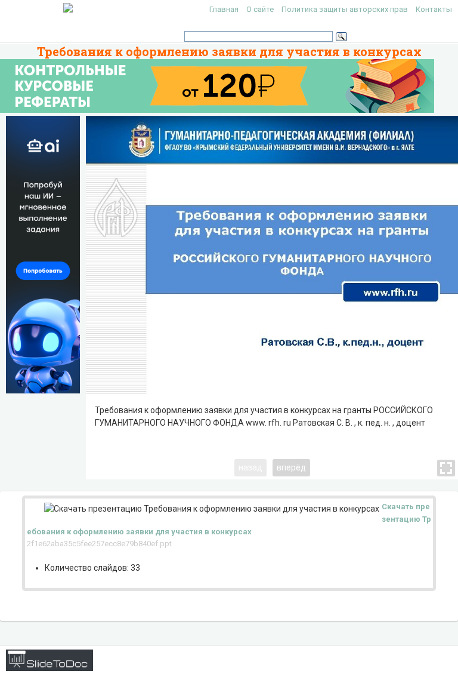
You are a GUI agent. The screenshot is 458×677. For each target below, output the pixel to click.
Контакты (434, 9)
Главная (224, 9)
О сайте (260, 9)
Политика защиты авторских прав (344, 9)
